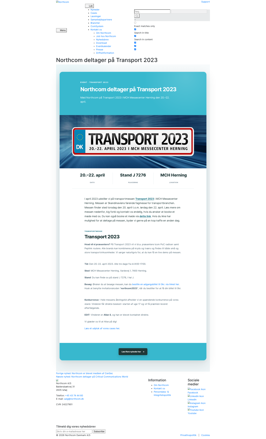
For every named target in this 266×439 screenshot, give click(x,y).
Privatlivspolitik (188, 435)
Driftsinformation (105, 52)
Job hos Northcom (106, 36)
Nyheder (95, 9)
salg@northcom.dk (74, 398)
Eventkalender (103, 46)
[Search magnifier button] (137, 16)
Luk (91, 5)
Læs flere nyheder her (133, 352)
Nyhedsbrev (102, 39)
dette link (145, 216)
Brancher (95, 22)
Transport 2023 (144, 198)
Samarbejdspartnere (101, 19)
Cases (94, 13)
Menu (63, 30)
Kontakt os (96, 29)
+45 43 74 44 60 (74, 395)
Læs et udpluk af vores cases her (102, 328)
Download (101, 42)
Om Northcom (103, 32)
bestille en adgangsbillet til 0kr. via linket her (155, 284)
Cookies (205, 435)
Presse (99, 49)
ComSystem (97, 26)
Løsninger (96, 16)
